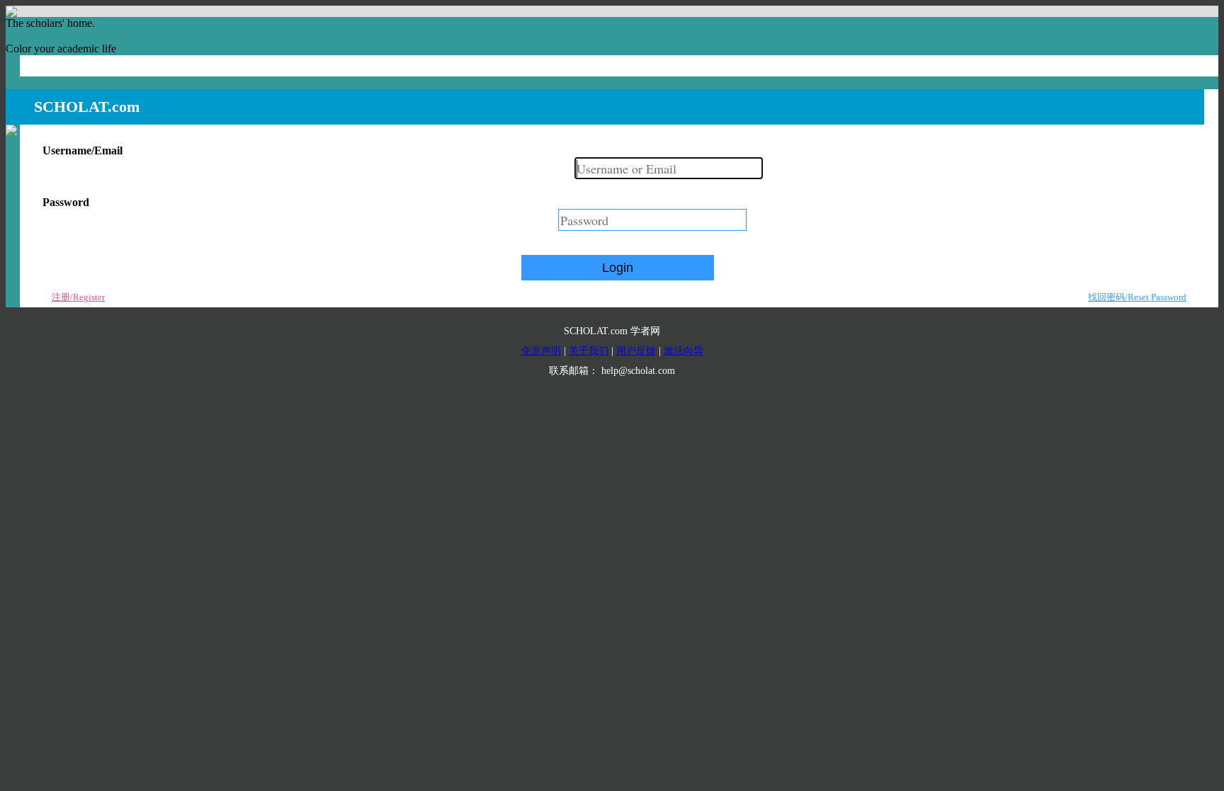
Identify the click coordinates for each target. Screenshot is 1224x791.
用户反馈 (636, 351)
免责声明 (541, 351)
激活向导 (683, 351)
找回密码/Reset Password (1137, 297)
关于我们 (588, 351)
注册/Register (78, 297)
